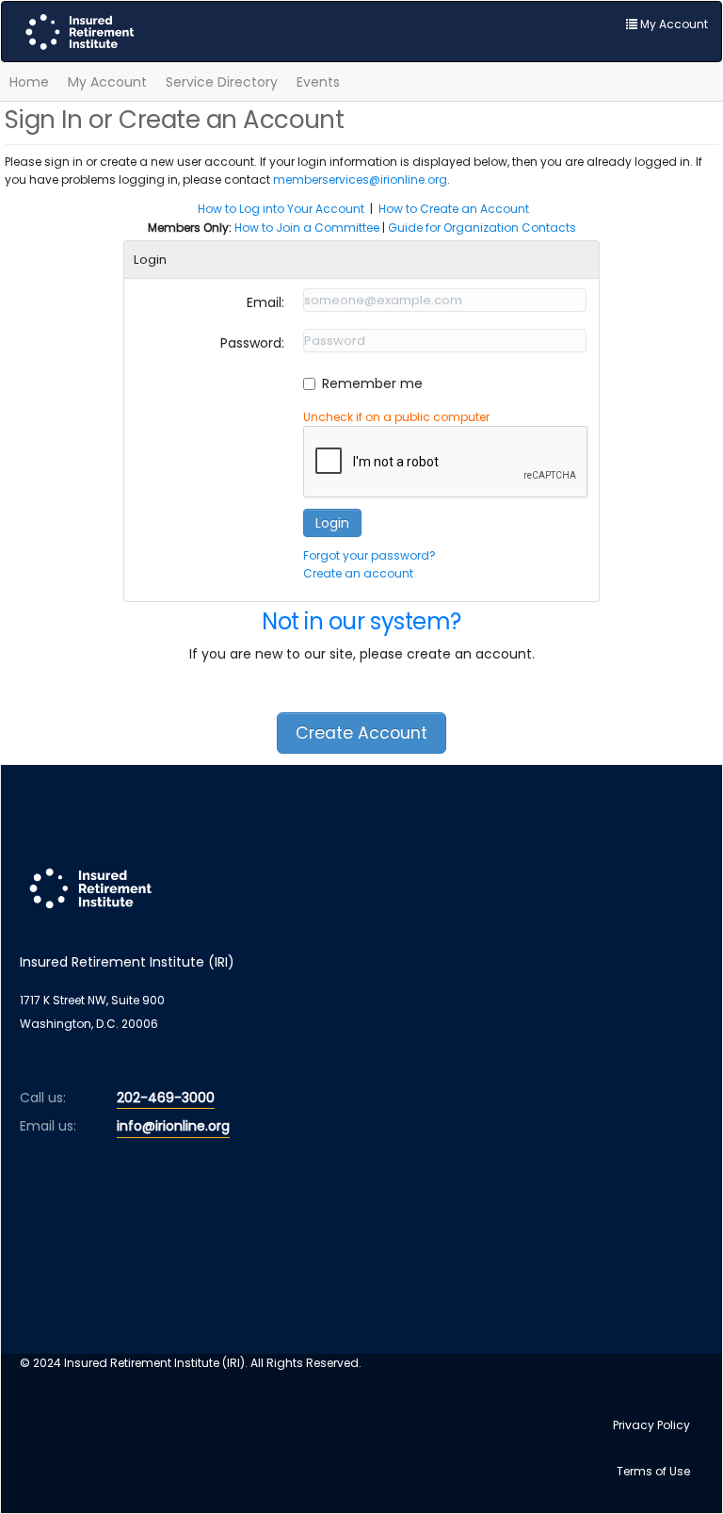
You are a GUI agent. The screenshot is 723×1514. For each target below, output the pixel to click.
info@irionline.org (173, 1125)
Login (332, 522)
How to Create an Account (453, 209)
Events (318, 82)
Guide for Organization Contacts (482, 228)
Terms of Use (653, 1471)
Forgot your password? (369, 555)
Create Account (361, 733)
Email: (265, 302)
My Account (107, 82)
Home (29, 82)
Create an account (358, 573)
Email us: (48, 1125)
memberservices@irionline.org (360, 179)
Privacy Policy (651, 1425)
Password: (252, 343)
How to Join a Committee (306, 228)
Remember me (372, 383)
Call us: (43, 1097)
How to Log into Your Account (281, 209)
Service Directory (222, 82)
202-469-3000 (166, 1097)
